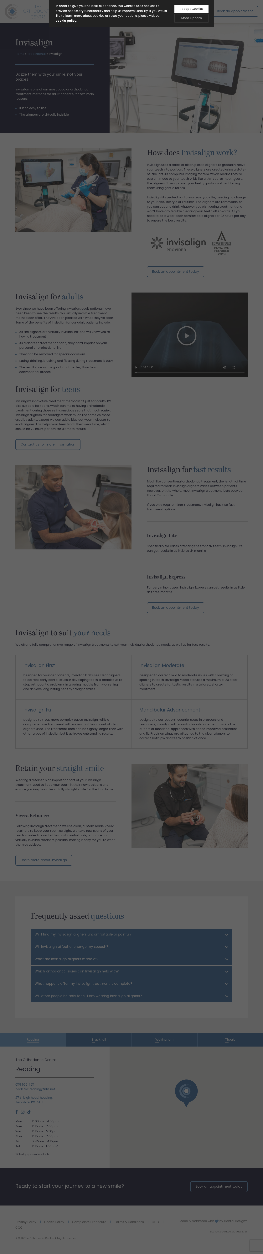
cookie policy (65, 21)
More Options (191, 18)
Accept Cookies (191, 9)
